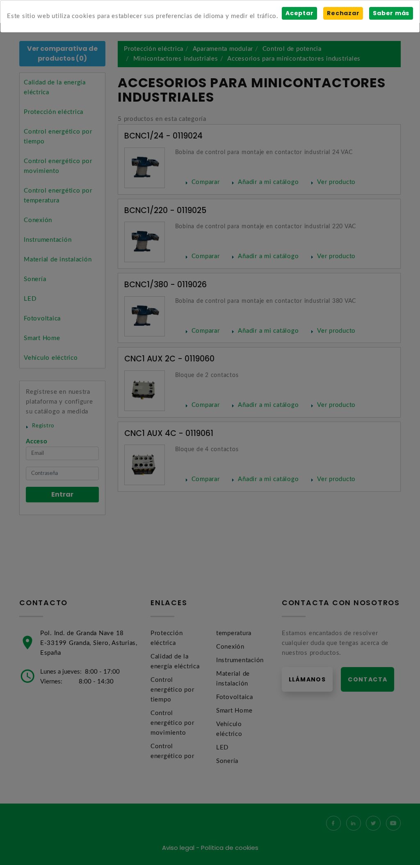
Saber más (391, 13)
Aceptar (299, 13)
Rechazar (343, 13)
